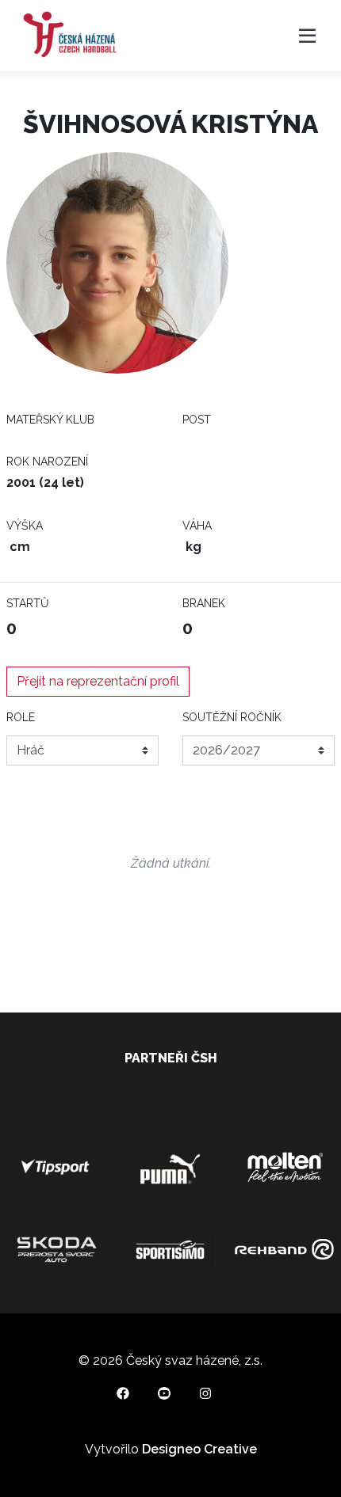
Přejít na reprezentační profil (98, 681)
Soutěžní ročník (232, 717)
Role (20, 717)
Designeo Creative (199, 1449)
